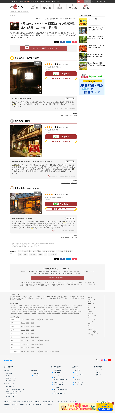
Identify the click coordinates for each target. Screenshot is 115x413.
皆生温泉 (56, 311)
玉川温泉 (20, 313)
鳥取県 (23, 344)
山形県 (46, 319)
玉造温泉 (50, 311)
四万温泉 (26, 307)
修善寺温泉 (14, 309)
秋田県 (41, 319)
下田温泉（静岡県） (23, 309)
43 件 (66, 64)
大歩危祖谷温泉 (56, 313)
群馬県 (27, 323)
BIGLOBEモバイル (11, 378)
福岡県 (23, 351)
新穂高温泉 (69, 309)
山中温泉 (37, 309)
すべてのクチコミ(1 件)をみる (69, 237)
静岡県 (23, 337)
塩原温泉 (38, 307)
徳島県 (23, 347)
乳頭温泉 (45, 305)
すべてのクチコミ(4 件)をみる (69, 183)
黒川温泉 (73, 311)
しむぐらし (37, 375)
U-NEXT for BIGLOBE (12, 394)
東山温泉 (62, 305)
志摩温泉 (49, 313)
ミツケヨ (90, 327)
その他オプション (10, 396)
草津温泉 (80, 305)
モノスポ (90, 321)
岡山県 (32, 344)
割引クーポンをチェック (62, 78)
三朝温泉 (44, 311)
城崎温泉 (75, 309)
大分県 (41, 351)
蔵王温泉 (68, 305)
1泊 (45, 254)
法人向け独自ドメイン (59, 394)
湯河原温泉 (68, 307)
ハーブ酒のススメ (92, 335)
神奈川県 (37, 326)
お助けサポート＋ (10, 386)
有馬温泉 (13, 311)
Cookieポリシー (74, 402)
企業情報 (75, 367)
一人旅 (25, 251)
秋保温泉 (57, 305)
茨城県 (32, 323)
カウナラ (90, 325)
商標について (39, 404)
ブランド (77, 372)
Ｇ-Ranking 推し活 (92, 331)
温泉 (20, 254)
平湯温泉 (62, 309)
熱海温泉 (70, 313)
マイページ (96, 1)
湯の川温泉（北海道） (36, 305)
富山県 (23, 333)
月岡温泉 (56, 307)
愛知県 (32, 337)
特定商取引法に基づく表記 (11, 404)
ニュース (77, 377)
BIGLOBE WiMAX (10, 380)
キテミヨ (90, 317)
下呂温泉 (57, 309)
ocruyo (90, 311)
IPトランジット (58, 387)
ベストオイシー (92, 319)
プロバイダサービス (59, 377)
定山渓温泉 (14, 305)
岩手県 (32, 319)
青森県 (27, 319)
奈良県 (41, 340)
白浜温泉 (19, 311)
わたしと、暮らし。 (93, 315)
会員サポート (99, 375)
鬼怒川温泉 (32, 307)
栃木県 (23, 323)
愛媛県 (32, 347)
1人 (20, 251)
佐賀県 (27, 351)
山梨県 (23, 330)
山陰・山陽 (32, 251)
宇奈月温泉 (50, 309)
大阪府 (32, 340)
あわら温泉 (43, 309)
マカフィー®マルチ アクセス (61, 390)
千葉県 (27, 326)
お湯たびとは (91, 299)
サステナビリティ (79, 375)
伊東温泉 (74, 307)
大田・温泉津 (60, 251)
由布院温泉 (64, 313)
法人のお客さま (56, 367)
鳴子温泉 (51, 305)
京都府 (27, 340)
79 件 (66, 127)
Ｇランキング (91, 307)
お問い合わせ (7, 402)
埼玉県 (23, 326)
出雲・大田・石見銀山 (49, 251)
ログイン (102, 1)
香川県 (27, 347)
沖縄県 (57, 351)
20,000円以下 (52, 254)
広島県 (37, 344)
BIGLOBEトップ (49, 404)
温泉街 (40, 254)
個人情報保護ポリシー (48, 402)
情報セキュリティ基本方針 (27, 404)
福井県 (32, 333)
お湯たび (90, 313)
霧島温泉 (79, 311)
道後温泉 (30, 311)
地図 (48, 69)
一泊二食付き (33, 254)
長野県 (27, 330)
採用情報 (77, 380)
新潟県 (32, 330)
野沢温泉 (44, 307)
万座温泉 (20, 307)
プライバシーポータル (62, 402)
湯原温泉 (62, 311)
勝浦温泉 (25, 311)
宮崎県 (46, 351)
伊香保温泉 (14, 307)
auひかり (8, 375)
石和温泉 (62, 307)
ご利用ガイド (91, 301)
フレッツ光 (57, 375)
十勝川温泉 (26, 305)
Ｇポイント (91, 305)
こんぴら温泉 (37, 311)
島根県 (39, 251)
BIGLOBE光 (9, 373)
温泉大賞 (36, 373)
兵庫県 (37, 340)
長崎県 (32, 351)
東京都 (32, 326)
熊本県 (37, 351)
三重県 (37, 337)
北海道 (23, 319)
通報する (75, 113)
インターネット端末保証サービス (15, 389)
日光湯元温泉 (27, 313)
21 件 (66, 194)
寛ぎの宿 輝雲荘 (23, 121)
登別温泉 (20, 305)
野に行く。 (91, 323)
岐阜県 (27, 337)
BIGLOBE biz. (57, 370)
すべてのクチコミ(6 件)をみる (69, 115)
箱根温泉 (34, 313)
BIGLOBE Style (79, 382)
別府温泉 (67, 311)
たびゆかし (91, 329)
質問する (87, 1)
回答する (80, 1)
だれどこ (90, 309)
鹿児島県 (52, 351)
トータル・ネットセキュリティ (14, 391)
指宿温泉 (76, 313)
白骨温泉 (50, 307)
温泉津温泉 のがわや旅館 (27, 58)
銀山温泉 (74, 305)
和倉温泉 (31, 309)
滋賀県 (23, 340)
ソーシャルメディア (80, 384)
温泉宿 (25, 254)
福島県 (51, 319)
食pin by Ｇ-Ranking (93, 333)
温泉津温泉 (69, 251)
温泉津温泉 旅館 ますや (27, 188)
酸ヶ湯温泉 (14, 313)
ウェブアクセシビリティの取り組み (31, 402)
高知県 (37, 347)
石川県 (27, 333)
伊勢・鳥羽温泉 (41, 313)
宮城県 (37, 319)
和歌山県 (47, 340)
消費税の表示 (16, 402)
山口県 (41, 344)
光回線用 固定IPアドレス (60, 380)
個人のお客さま (8, 367)
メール (98, 372)
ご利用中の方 (98, 367)
